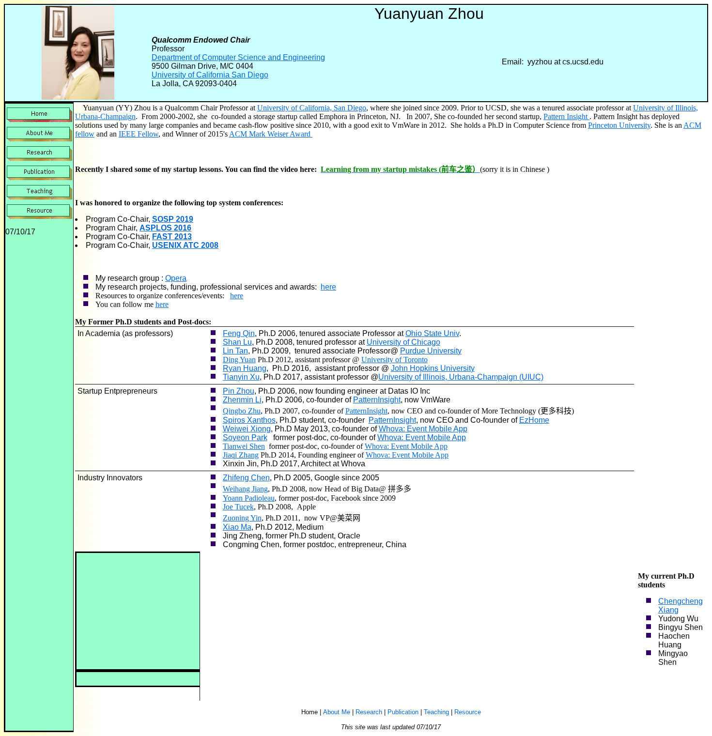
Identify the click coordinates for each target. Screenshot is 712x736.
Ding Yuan (239, 359)
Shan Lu (237, 342)
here (328, 287)
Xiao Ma (237, 527)
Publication (402, 712)
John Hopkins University (433, 368)
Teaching (436, 712)
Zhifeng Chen (246, 478)
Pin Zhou (238, 391)
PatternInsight (377, 400)
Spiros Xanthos (249, 420)
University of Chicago (403, 342)
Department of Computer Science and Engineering (238, 57)
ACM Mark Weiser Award (270, 134)
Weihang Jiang (245, 489)
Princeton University (619, 125)
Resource (467, 712)
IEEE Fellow (138, 134)
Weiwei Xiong (247, 429)
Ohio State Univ (432, 333)
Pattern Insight (566, 116)
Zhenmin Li (242, 400)
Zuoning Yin (242, 518)
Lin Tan (235, 351)
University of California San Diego (210, 75)
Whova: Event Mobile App (423, 429)
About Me (336, 712)
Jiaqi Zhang (241, 455)
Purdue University (431, 351)
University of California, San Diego (311, 108)
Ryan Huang (244, 368)
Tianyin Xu (241, 377)
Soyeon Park (245, 437)
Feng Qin (239, 333)
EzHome (534, 420)
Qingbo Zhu (242, 411)
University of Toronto (394, 359)
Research (369, 712)
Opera (175, 278)
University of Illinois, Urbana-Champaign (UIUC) (460, 377)
